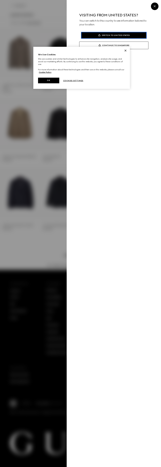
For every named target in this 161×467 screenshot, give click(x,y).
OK (48, 80)
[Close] (154, 6)
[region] (81, 68)
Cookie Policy (45, 72)
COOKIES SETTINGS (73, 81)
